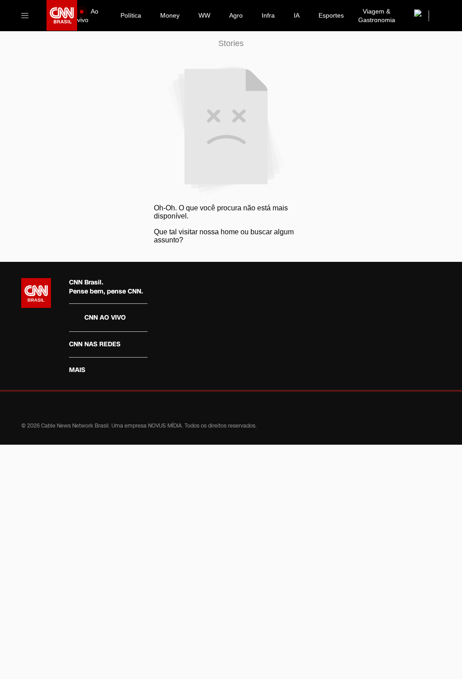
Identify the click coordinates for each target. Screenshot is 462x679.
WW (204, 15)
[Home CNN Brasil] (36, 293)
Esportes (331, 15)
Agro (236, 15)
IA (297, 15)
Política (130, 15)
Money (170, 15)
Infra (268, 15)
